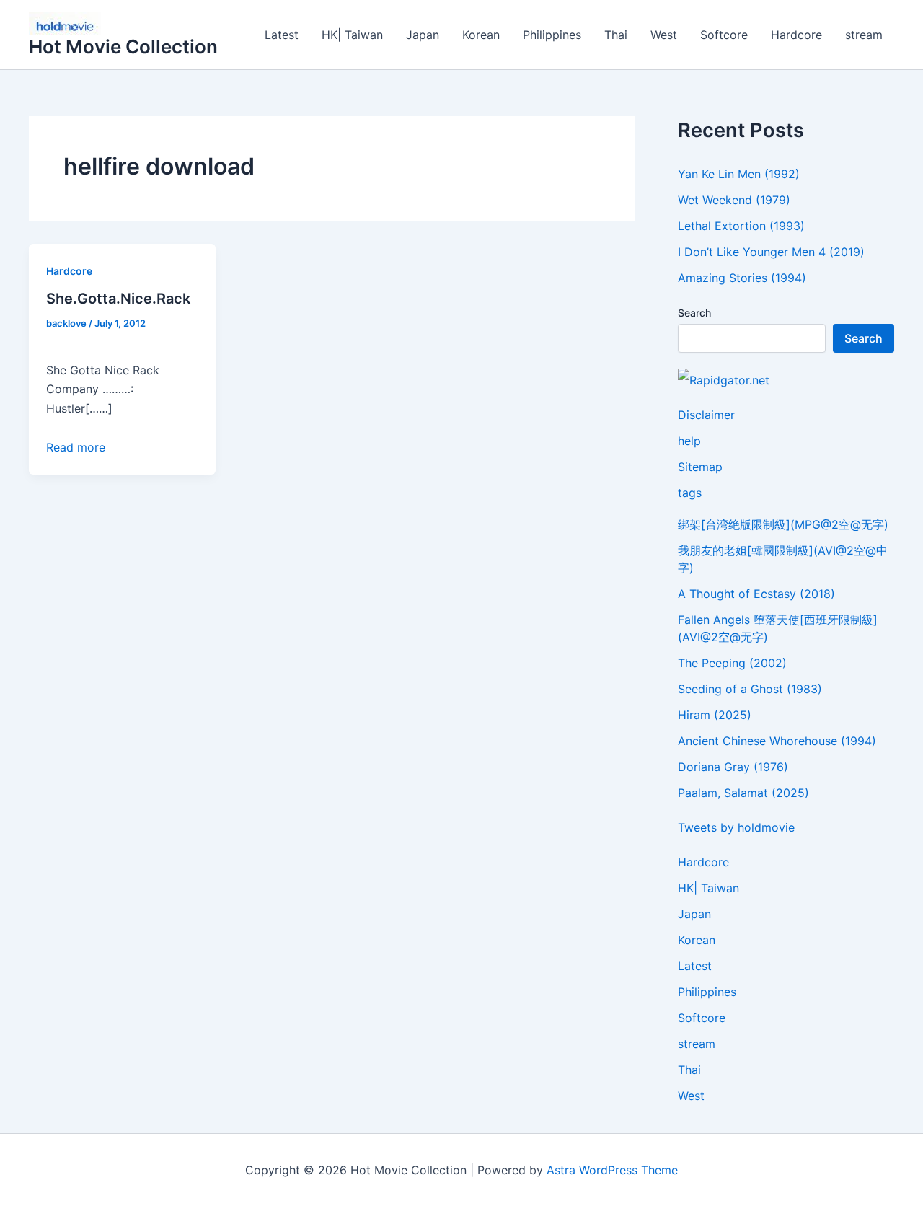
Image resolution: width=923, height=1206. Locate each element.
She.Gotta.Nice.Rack (118, 298)
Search (694, 313)
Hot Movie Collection (123, 46)
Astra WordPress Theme (612, 1170)
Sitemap (700, 466)
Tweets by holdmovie (736, 827)
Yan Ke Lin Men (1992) (739, 174)
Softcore (724, 34)
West (663, 34)
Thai (615, 34)
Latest (282, 34)
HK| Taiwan (352, 34)
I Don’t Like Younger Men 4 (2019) (771, 252)
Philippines (552, 34)
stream (864, 34)
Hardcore (796, 34)
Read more (75, 447)
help (689, 440)
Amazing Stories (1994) (742, 277)
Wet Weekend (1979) (734, 200)
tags (690, 492)
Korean (481, 34)
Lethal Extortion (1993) (741, 226)
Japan (422, 34)
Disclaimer (706, 415)
